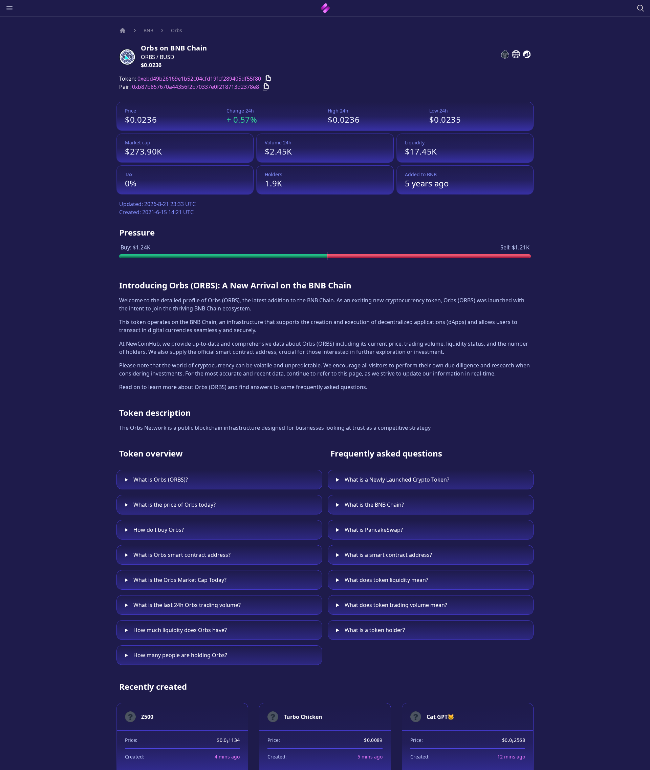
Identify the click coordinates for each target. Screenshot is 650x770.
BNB (148, 30)
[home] (325, 8)
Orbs (176, 30)
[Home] (122, 30)
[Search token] (640, 8)
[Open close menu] (9, 8)
